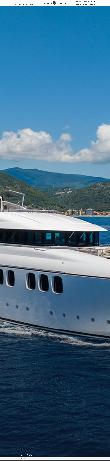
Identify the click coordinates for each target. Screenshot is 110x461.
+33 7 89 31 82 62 (78, 1)
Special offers (78, 4)
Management (32, 4)
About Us (85, 4)
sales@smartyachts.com (87, 1)
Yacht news (92, 4)
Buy (16, 4)
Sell (20, 4)
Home (21, 458)
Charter (25, 4)
